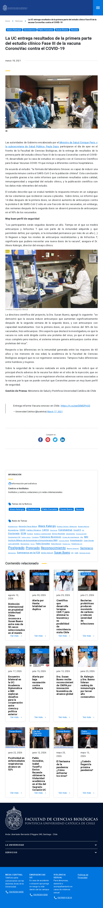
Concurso (53, 530)
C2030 (22, 530)
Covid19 (77, 530)
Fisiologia (35, 537)
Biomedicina (13, 530)
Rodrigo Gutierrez (73, 548)
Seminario (86, 548)
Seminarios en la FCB (28, 552)
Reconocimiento (53, 548)
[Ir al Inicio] (15, 7)
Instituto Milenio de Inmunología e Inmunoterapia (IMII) (33, 540)
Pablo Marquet (56, 544)
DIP (83, 530)
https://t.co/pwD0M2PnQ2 (75, 405)
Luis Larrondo (13, 544)
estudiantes (70, 534)
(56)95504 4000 (16, 892)
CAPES (45, 530)
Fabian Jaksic (26, 537)
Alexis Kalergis (14, 30)
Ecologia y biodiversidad (42, 534)
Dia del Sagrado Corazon (37, 733)
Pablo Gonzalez (45, 30)
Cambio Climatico (33, 530)
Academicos (13, 526)
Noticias (19, 21)
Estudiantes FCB (14, 537)
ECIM (23, 533)
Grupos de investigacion (70, 537)
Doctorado (14, 533)
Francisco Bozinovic (50, 537)
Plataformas (66, 544)
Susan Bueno (62, 30)
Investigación (76, 540)
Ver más (16, 636)
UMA (76, 553)
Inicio (7, 21)
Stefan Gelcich (47, 553)
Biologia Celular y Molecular (67, 526)
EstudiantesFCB (81, 534)
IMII (86, 537)
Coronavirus (30, 30)
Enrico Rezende (58, 534)
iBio (81, 537)
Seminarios (12, 553)
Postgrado (16, 548)
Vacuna (74, 30)
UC (72, 553)
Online (33, 544)
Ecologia (30, 534)
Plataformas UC (76, 544)
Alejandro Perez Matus (28, 526)
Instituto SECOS (64, 540)
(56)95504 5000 (40, 895)
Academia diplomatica (15, 651)
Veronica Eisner (84, 553)
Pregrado (33, 548)
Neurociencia (25, 544)
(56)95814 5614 (64, 898)
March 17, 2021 (55, 411)
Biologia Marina (83, 526)
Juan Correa (89, 540)
